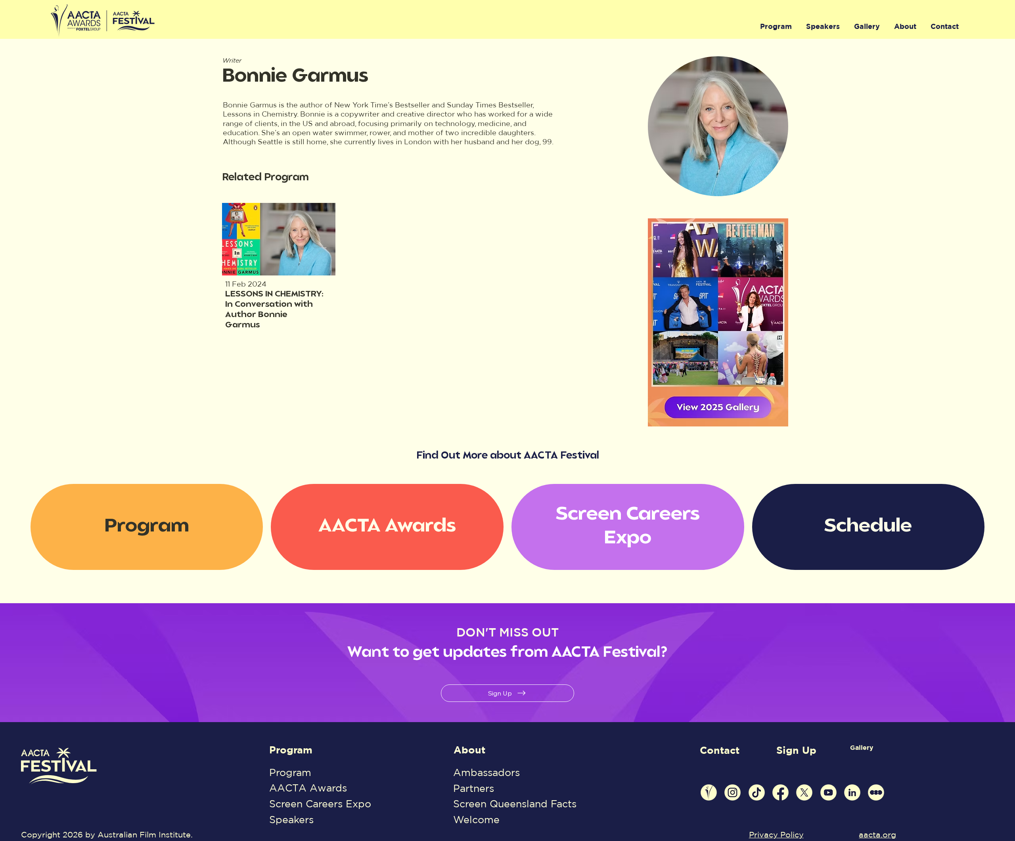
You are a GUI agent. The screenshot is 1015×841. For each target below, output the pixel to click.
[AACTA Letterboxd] (876, 792)
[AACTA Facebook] (780, 792)
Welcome (476, 819)
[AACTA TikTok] (756, 792)
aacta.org (877, 834)
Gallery (861, 747)
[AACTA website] (708, 792)
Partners (473, 788)
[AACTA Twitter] (804, 792)
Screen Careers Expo (320, 803)
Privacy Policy (776, 834)
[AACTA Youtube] (828, 792)
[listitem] (279, 267)
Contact (719, 750)
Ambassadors (486, 772)
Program (290, 749)
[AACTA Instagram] (732, 792)
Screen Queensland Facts (514, 803)
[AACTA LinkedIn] (852, 792)
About (469, 749)
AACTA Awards (308, 787)
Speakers (291, 819)
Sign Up (796, 750)
